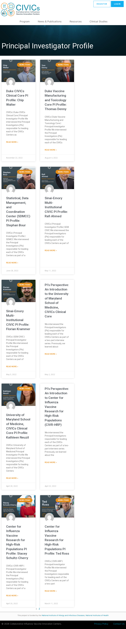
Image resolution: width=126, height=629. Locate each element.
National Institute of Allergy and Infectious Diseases (63, 615)
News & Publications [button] (49, 21)
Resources (76, 21)
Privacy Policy (101, 623)
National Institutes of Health (97, 615)
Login (117, 4)
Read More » (12, 142)
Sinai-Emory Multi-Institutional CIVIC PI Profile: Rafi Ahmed (56, 207)
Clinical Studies (98, 21)
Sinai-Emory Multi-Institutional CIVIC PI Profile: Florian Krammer (18, 320)
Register (102, 4)
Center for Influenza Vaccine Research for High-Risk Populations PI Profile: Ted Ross (57, 540)
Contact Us (118, 623)
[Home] (20, 10)
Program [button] (25, 21)
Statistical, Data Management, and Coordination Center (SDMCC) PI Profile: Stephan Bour (18, 211)
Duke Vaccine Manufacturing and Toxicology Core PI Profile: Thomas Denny (56, 100)
